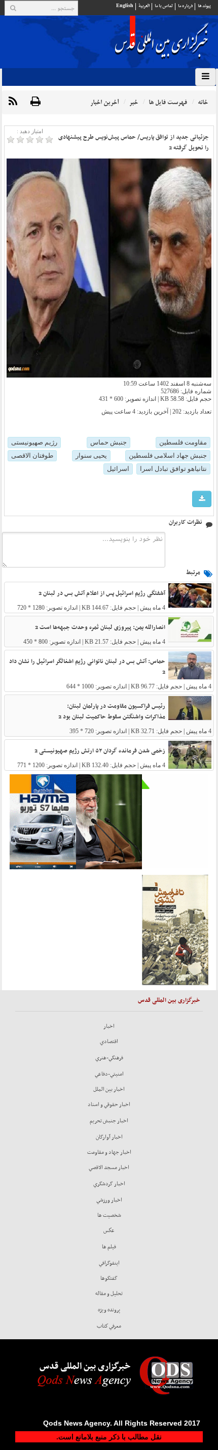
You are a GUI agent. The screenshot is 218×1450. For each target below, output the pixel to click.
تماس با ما (164, 6)
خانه (203, 102)
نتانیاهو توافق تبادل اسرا (173, 468)
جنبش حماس (108, 442)
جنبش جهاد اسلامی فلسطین (168, 455)
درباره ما (185, 6)
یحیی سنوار (91, 455)
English (124, 6)
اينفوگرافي (109, 1263)
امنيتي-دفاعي (109, 1074)
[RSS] (13, 102)
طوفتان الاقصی (32, 455)
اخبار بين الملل (109, 1089)
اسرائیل (118, 468)
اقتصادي (109, 1041)
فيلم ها (109, 1246)
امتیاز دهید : (30, 131)
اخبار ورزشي (109, 1200)
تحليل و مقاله (109, 1293)
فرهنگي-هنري (109, 1057)
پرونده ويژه (109, 1309)
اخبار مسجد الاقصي (109, 1167)
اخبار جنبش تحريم (109, 1120)
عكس (109, 1230)
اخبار (109, 1026)
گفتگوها (109, 1278)
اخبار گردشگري (109, 1183)
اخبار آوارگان (109, 1137)
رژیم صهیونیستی (34, 442)
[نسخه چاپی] (35, 102)
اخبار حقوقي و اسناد (109, 1104)
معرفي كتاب (109, 1326)
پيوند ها (204, 6)
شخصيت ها (109, 1215)
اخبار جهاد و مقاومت (109, 1152)
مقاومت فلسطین (183, 442)
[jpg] (201, 499)
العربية (144, 6)
